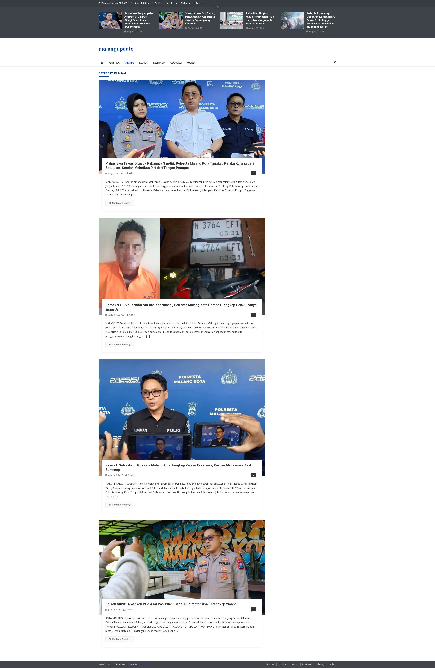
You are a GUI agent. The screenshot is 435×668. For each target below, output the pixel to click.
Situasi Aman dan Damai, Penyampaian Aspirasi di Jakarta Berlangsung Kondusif (200, 18)
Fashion (159, 3)
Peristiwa (134, 3)
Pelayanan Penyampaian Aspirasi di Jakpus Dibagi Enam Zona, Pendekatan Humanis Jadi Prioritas (139, 20)
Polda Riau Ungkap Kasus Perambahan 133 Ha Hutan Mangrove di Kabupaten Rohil (260, 18)
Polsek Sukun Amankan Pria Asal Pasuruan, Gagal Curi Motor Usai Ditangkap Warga (170, 604)
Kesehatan (172, 3)
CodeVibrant (143, 664)
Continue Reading (121, 202)
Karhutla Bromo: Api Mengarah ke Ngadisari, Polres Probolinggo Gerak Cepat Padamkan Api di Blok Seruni (320, 20)
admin (132, 173)
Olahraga (185, 3)
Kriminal (147, 3)
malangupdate (116, 49)
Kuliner (197, 3)
